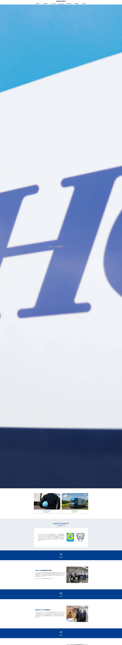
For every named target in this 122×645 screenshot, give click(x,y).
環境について (75, 511)
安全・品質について (47, 511)
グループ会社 (53, 3)
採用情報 (76, 3)
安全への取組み (61, 3)
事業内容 (37, 3)
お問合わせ (84, 3)
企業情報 (45, 3)
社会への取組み (68, 3)
